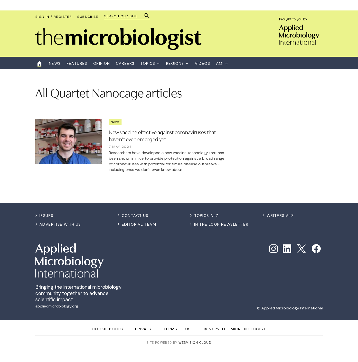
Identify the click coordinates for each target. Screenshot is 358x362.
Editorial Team (139, 224)
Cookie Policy (108, 329)
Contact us (135, 215)
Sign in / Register (53, 17)
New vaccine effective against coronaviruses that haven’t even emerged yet (162, 135)
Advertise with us (60, 224)
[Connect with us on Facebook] (316, 248)
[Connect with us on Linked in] (287, 248)
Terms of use (178, 329)
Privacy (143, 329)
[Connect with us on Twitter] (301, 248)
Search (146, 15)
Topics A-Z (206, 215)
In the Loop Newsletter (221, 224)
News (115, 122)
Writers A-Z (280, 215)
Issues (46, 215)
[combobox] (124, 16)
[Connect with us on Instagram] (273, 248)
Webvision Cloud (195, 343)
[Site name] (118, 48)
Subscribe (87, 17)
